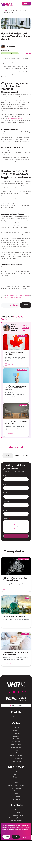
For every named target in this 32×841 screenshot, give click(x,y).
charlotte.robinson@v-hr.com (25, 328)
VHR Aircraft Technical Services (16, 785)
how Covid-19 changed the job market (13, 297)
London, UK (16, 728)
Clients (16, 774)
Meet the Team (16, 812)
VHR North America (16, 788)
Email (5, 484)
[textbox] (16, 479)
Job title (5, 510)
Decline (15, 836)
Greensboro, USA (16, 744)
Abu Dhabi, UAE (16, 730)
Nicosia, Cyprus (16, 753)
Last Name (6, 493)
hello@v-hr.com (16, 717)
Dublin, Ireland (16, 742)
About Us (16, 791)
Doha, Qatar (16, 736)
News (16, 782)
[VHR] (7, 4)
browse (16, 529)
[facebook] (7, 305)
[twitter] (10, 305)
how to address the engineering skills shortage (18, 295)
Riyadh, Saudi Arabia (16, 758)
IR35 (16, 809)
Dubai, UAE (16, 739)
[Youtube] (14, 692)
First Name (6, 475)
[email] (17, 305)
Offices (16, 793)
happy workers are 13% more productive (17, 118)
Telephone (6, 501)
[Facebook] (6, 692)
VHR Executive (16, 796)
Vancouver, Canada (16, 761)
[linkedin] (14, 305)
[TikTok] (22, 692)
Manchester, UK (16, 750)
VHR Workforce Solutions (16, 815)
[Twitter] (26, 692)
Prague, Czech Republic (16, 755)
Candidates (16, 777)
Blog (16, 780)
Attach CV (6, 518)
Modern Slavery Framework (16, 818)
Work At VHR (16, 799)
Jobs (16, 771)
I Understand (6, 836)
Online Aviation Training (16, 820)
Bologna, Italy (16, 733)
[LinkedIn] (9, 692)
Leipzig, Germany (16, 747)
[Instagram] (18, 692)
